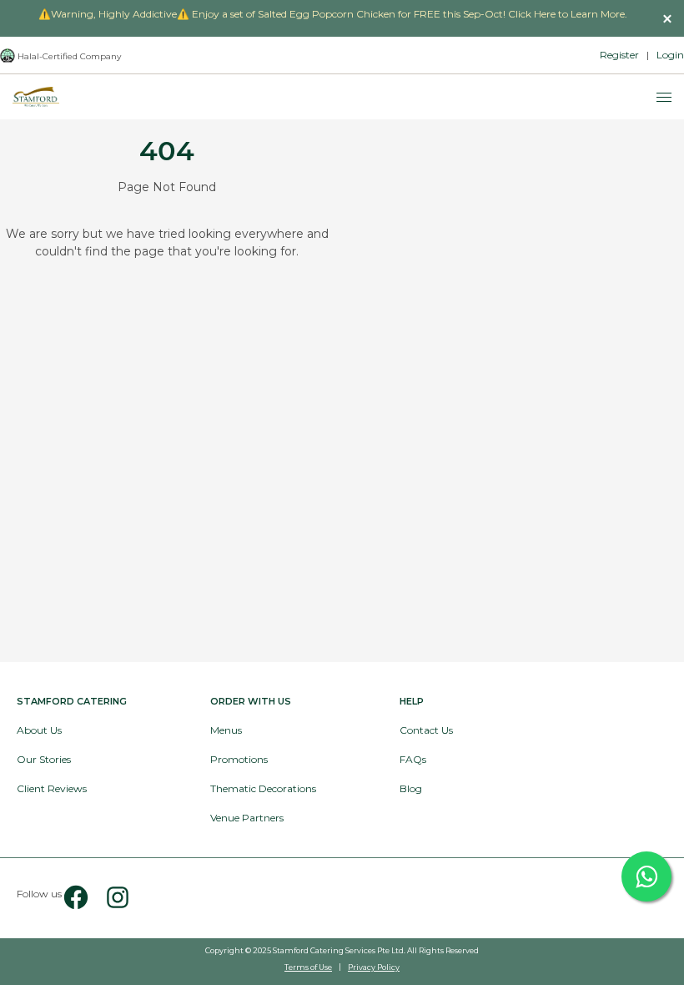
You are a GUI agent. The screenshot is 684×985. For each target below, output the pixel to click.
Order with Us (250, 701)
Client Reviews (52, 788)
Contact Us (426, 730)
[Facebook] (76, 898)
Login (670, 54)
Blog (411, 788)
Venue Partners (247, 817)
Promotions (239, 759)
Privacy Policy (374, 967)
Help (412, 701)
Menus (226, 730)
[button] (667, 18)
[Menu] (663, 98)
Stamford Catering (72, 701)
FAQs (413, 759)
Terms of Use (308, 967)
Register (619, 54)
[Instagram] (111, 898)
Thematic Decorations (263, 788)
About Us (39, 730)
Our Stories (44, 759)
